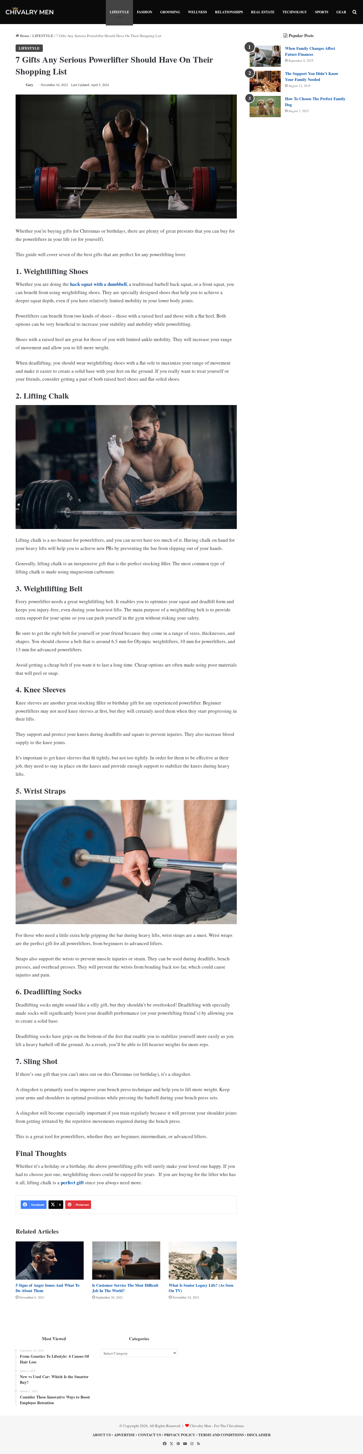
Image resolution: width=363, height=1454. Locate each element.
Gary (29, 84)
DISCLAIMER (259, 1434)
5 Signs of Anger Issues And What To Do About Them (47, 1288)
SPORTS (321, 12)
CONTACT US (149, 1434)
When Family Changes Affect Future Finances (310, 51)
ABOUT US (101, 1434)
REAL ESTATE (263, 12)
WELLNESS (197, 12)
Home (24, 35)
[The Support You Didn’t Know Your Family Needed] (265, 81)
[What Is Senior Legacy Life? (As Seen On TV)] (203, 1260)
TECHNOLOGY (294, 12)
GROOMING (170, 12)
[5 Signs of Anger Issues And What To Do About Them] (50, 1260)
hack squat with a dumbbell (98, 284)
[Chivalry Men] (29, 12)
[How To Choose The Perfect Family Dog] (265, 106)
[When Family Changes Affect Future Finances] (265, 56)
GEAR (341, 12)
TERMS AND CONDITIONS (221, 1434)
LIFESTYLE (119, 12)
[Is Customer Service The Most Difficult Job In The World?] (126, 1260)
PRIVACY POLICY (179, 1434)
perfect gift (72, 1182)
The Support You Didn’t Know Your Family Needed (311, 76)
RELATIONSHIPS (229, 12)
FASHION (144, 12)
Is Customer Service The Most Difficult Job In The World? (125, 1288)
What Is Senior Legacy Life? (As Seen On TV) (201, 1288)
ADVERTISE (124, 1434)
